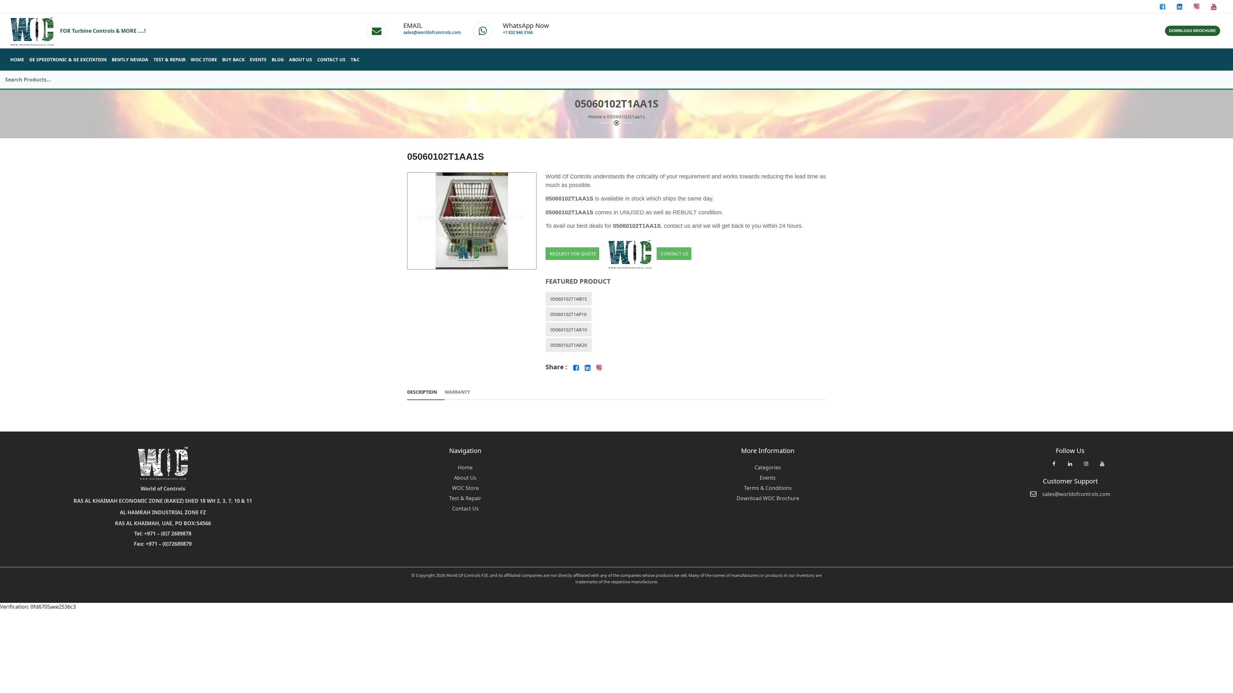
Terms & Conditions (768, 488)
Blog (278, 59)
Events (258, 59)
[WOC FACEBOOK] (1053, 466)
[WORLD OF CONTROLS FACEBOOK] (1163, 6)
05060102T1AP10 (568, 314)
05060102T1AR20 (568, 345)
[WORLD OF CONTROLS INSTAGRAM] (1197, 6)
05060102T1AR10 (568, 330)
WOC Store (204, 59)
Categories (768, 467)
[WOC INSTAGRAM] (1085, 466)
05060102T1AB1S (568, 299)
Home (17, 59)
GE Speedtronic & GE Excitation (68, 59)
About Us (300, 59)
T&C (355, 59)
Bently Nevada (130, 59)
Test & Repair (169, 59)
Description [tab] (422, 392)
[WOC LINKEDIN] (1069, 466)
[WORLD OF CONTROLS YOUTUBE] (1213, 6)
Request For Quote (573, 254)
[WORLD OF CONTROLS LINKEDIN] (1180, 6)
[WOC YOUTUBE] (1102, 466)
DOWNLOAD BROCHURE (1192, 31)
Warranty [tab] (457, 392)
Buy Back (233, 59)
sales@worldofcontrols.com (432, 32)
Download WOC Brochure (768, 498)
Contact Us (331, 59)
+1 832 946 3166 (518, 32)
